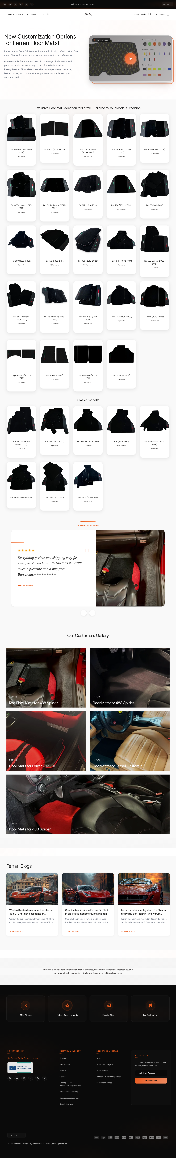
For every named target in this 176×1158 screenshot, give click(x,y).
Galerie (62, 1077)
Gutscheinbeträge (104, 1083)
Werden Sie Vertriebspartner (109, 1077)
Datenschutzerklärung (69, 1092)
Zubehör (46, 14)
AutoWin (17, 1144)
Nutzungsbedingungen (69, 1098)
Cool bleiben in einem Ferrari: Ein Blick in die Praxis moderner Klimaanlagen (86, 912)
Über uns (63, 1058)
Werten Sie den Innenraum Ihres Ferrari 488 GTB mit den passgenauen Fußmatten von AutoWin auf (31, 912)
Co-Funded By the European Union (22, 1058)
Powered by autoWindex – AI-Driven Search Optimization (45, 1144)
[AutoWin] (88, 14)
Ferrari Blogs (19, 866)
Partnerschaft (65, 1064)
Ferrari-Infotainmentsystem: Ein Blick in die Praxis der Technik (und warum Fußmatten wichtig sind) (143, 912)
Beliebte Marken (15, 14)
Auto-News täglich (105, 1064)
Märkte (63, 1070)
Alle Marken (32, 14)
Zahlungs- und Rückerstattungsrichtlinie (70, 1084)
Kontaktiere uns (66, 1104)
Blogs (99, 1058)
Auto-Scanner (102, 1070)
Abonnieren (151, 1081)
